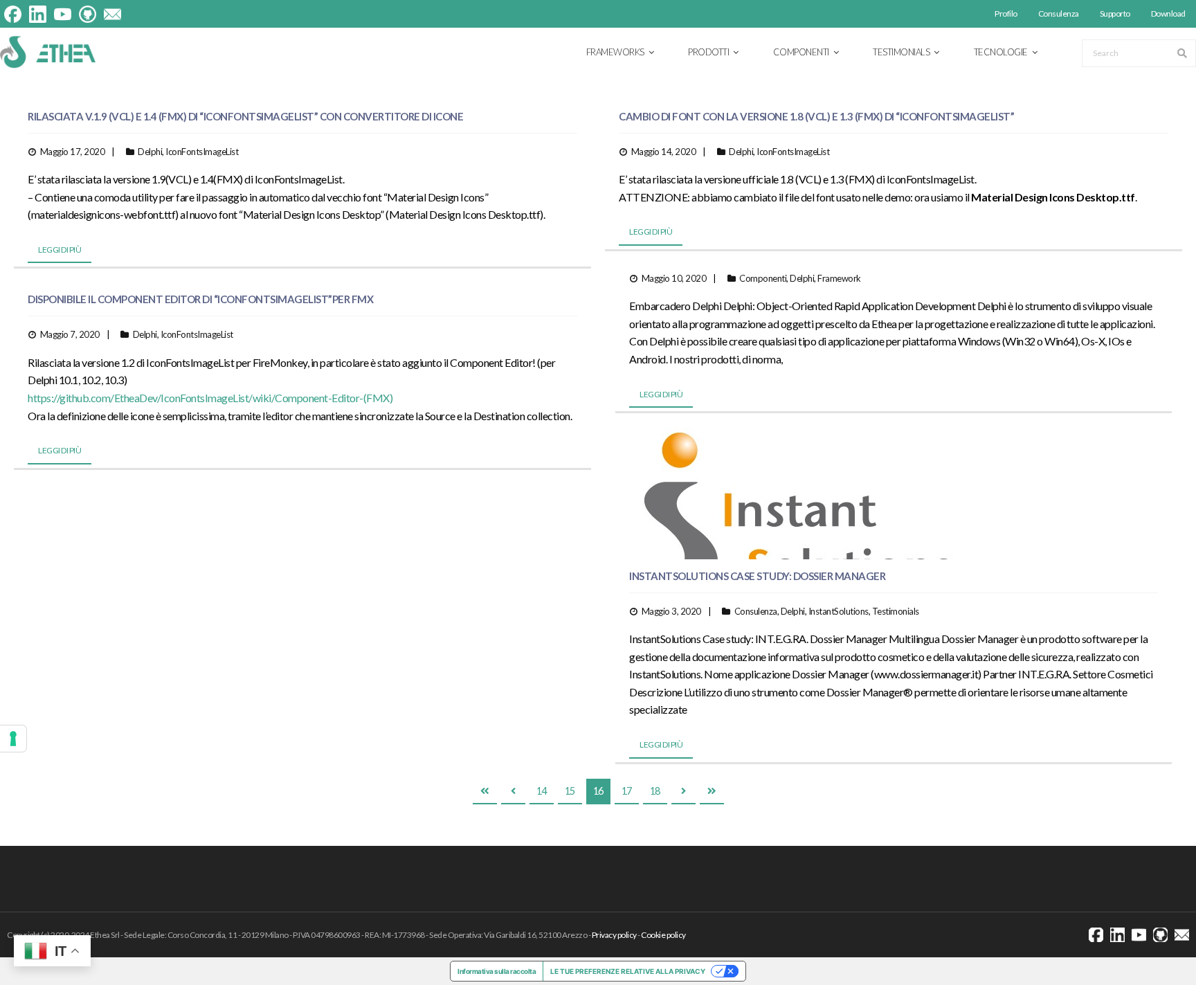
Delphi (150, 151)
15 (570, 791)
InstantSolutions (838, 611)
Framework (839, 278)
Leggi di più (59, 249)
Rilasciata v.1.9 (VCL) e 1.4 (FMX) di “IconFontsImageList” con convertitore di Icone (245, 116)
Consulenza (1058, 13)
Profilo (1006, 13)
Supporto (1115, 13)
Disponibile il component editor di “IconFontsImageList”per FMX (200, 299)
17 (627, 791)
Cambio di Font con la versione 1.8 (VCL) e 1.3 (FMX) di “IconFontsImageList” (816, 116)
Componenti (762, 278)
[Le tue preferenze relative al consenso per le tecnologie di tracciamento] (13, 738)
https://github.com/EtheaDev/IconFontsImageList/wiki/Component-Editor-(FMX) (210, 397)
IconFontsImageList (201, 151)
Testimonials (895, 611)
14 (541, 791)
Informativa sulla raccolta (496, 971)
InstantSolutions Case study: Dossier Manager (757, 576)
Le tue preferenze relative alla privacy (627, 971)
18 (655, 791)
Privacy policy (614, 935)
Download (1168, 13)
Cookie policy (663, 935)
